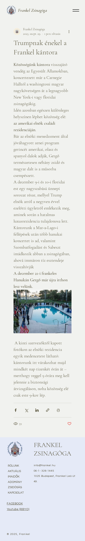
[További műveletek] (68, 31)
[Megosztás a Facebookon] (16, 410)
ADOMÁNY (15, 482)
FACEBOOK (15, 503)
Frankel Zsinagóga (32, 10)
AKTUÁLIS (14, 471)
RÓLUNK (13, 465)
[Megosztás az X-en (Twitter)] (26, 410)
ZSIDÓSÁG (15, 487)
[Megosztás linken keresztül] (48, 410)
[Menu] (76, 10)
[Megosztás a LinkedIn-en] (37, 410)
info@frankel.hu (45, 465)
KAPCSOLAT (16, 492)
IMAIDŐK (13, 476)
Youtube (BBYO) (18, 509)
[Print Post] (58, 410)
